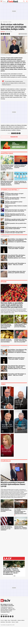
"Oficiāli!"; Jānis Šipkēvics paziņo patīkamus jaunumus (13, 202)
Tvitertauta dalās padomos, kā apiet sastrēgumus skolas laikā (14, 194)
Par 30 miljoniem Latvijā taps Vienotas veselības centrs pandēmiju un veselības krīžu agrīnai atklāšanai (7, 167)
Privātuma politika (14, 620)
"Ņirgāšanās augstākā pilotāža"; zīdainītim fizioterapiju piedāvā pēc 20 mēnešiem (16, 220)
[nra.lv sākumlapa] (4, 1)
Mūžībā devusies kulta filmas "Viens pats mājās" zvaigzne (16, 247)
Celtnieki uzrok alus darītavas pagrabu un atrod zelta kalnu (6, 340)
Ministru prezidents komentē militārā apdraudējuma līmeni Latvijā (13, 484)
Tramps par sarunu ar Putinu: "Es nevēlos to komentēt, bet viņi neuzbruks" (6, 528)
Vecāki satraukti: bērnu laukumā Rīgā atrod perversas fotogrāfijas (20, 325)
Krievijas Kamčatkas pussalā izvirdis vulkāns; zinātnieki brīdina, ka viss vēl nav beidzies (15, 215)
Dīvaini (9, 22)
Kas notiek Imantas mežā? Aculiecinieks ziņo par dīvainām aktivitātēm (6, 326)
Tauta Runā (5, 22)
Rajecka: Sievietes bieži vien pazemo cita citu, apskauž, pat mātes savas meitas (15, 210)
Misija (9, 620)
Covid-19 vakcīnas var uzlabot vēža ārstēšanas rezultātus (20, 182)
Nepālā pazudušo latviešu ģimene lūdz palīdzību (6, 510)
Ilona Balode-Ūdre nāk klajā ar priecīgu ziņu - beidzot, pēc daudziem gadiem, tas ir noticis (17, 256)
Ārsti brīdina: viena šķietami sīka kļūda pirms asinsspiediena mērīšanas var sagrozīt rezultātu (17, 240)
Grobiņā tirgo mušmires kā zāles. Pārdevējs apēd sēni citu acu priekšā (20, 340)
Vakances (13, 622)
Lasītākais (5, 236)
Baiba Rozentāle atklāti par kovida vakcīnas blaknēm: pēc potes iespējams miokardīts (7, 183)
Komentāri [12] (14, 136)
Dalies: (9, 133)
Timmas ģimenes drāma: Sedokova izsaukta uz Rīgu (16, 206)
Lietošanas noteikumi (20, 620)
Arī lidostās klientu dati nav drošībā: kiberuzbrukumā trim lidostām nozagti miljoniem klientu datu (20, 511)
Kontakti (17, 622)
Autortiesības (3, 622)
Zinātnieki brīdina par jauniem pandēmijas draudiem (20, 166)
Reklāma (5, 620)
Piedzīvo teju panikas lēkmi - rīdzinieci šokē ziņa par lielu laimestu (15, 198)
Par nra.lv (2, 620)
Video (3, 384)
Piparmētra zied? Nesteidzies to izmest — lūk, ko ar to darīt (17, 264)
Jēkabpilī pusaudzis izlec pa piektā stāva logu (15, 224)
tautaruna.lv (3, 31)
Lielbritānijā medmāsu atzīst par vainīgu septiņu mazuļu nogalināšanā (15, 228)
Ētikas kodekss (8, 622)
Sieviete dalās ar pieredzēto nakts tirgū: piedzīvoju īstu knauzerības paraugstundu (12, 305)
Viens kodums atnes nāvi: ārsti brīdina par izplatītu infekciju (16, 272)
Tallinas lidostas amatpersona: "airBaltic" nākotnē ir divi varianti (20, 527)
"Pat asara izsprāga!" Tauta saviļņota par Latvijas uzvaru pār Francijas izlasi (15, 232)
